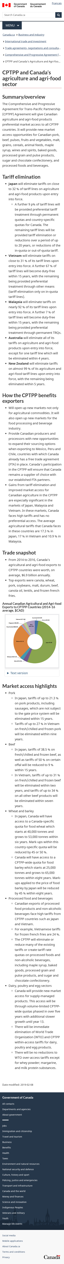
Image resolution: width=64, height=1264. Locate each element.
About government (12, 1114)
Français (57, 3)
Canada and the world (13, 1191)
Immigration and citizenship (17, 1131)
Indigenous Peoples (12, 1207)
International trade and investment (25, 41)
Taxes (5, 1158)
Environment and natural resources (20, 1163)
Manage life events (12, 1223)
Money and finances (12, 1196)
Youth (5, 1218)
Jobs (4, 1125)
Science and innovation (14, 1202)
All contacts (8, 1103)
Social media (9, 1235)
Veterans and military (13, 1212)
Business (7, 1142)
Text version (19, 673)
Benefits (6, 1147)
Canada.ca (9, 34)
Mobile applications (12, 1240)
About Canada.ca (11, 1246)
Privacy (6, 1257)
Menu (11, 25)
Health (5, 1152)
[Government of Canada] (24, 5)
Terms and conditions (13, 1251)
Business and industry (31, 34)
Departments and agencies (16, 1109)
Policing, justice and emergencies (19, 1180)
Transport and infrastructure (17, 1185)
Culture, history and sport (15, 1174)
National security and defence (18, 1169)
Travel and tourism (12, 1136)
